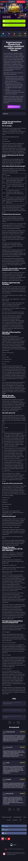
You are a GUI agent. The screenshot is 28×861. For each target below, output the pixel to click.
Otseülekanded (17, 817)
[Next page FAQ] (18, 722)
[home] (4, 1)
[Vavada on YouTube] (9, 839)
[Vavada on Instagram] (2, 839)
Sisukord (15, 820)
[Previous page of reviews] (9, 809)
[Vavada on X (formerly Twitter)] (5, 839)
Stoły (24, 817)
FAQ (20, 820)
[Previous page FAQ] (9, 722)
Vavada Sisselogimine (14, 106)
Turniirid (9, 820)
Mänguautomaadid (7, 817)
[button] (26, 8)
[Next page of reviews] (18, 809)
